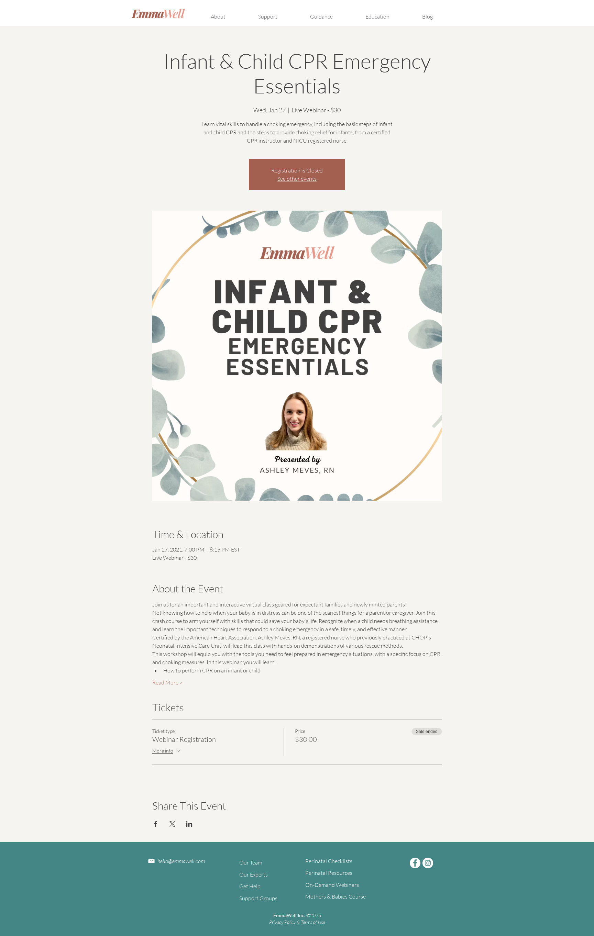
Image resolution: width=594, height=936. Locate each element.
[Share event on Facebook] (155, 824)
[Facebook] (415, 863)
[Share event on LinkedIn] (189, 824)
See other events (297, 178)
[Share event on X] (172, 824)
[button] (228, 13)
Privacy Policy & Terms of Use (297, 922)
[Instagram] (427, 863)
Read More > (167, 682)
